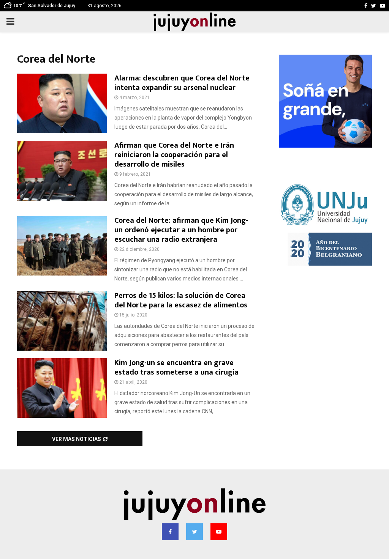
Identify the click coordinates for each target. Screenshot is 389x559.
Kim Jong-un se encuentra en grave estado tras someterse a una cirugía (176, 367)
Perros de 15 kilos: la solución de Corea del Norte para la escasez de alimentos (180, 300)
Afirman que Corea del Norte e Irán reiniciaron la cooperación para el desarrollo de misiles (174, 155)
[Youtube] (218, 531)
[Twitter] (194, 531)
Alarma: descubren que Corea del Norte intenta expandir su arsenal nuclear (182, 83)
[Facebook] (170, 531)
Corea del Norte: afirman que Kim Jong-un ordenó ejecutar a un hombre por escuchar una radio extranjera (181, 230)
